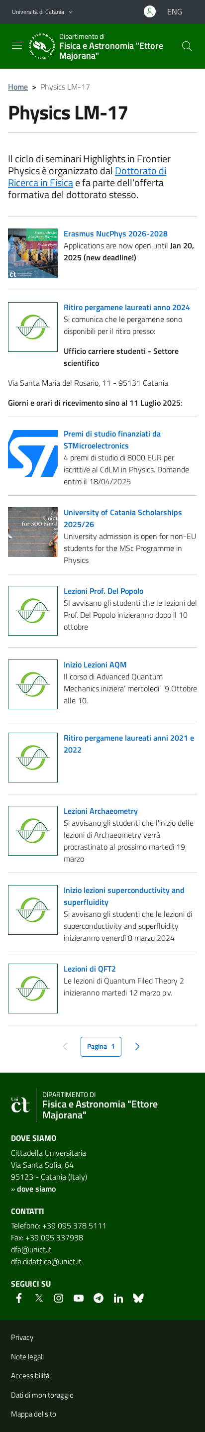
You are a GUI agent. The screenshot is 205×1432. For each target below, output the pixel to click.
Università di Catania (38, 11)
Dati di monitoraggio (42, 1395)
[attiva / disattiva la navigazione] (17, 45)
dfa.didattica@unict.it (46, 1261)
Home (18, 87)
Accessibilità (30, 1375)
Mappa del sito (33, 1414)
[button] (70, 12)
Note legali (27, 1356)
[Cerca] (187, 46)
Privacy (22, 1337)
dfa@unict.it (31, 1249)
